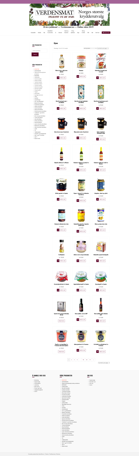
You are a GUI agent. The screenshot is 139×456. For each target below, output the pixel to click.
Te (55, 32)
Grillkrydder (37, 77)
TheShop (51, 454)
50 (86, 359)
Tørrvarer (60, 32)
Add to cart (62, 77)
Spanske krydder (38, 88)
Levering (36, 385)
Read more (61, 320)
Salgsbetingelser (38, 390)
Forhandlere (37, 383)
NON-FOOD (37, 138)
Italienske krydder (38, 87)
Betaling (36, 380)
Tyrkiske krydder (38, 82)
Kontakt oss (92, 381)
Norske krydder (38, 79)
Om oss (91, 383)
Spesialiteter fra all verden (50, 31)
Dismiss (87, 1)
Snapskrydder (37, 90)
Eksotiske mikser (38, 83)
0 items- (106, 32)
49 (83, 359)
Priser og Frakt (38, 388)
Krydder (39, 32)
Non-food (97, 32)
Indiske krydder (37, 80)
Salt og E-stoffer (83, 31)
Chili (88, 32)
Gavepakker (33, 32)
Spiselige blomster (38, 95)
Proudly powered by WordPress (36, 454)
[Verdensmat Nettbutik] (69, 14)
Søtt (92, 32)
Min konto (37, 386)
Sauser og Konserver (66, 31)
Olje (44, 32)
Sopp (78, 32)
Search (35, 54)
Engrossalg (37, 381)
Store (35, 391)
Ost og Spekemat (73, 31)
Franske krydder (38, 85)
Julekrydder (37, 93)
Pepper (36, 91)
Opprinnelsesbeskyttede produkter (71, 383)
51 (90, 359)
